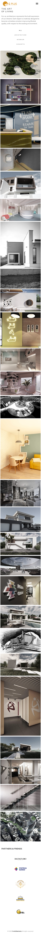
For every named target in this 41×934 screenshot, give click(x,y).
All (20, 30)
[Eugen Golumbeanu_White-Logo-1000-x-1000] (20, 884)
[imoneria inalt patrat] (20, 899)
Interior (20, 39)
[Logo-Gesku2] (20, 912)
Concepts (20, 44)
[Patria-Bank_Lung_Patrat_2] (20, 869)
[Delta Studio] (20, 858)
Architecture (20, 35)
